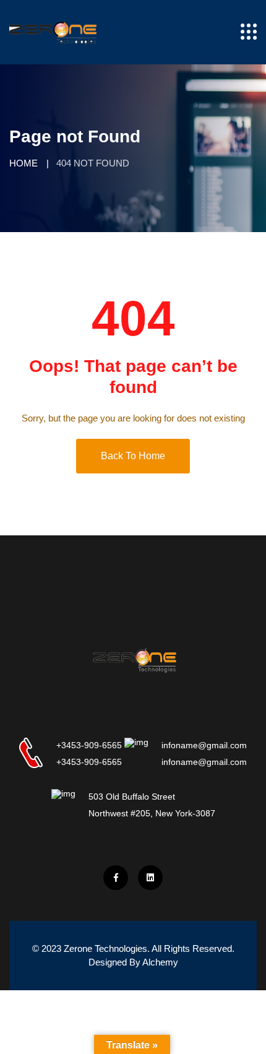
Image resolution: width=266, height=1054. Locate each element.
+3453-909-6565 (89, 745)
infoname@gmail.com (204, 745)
